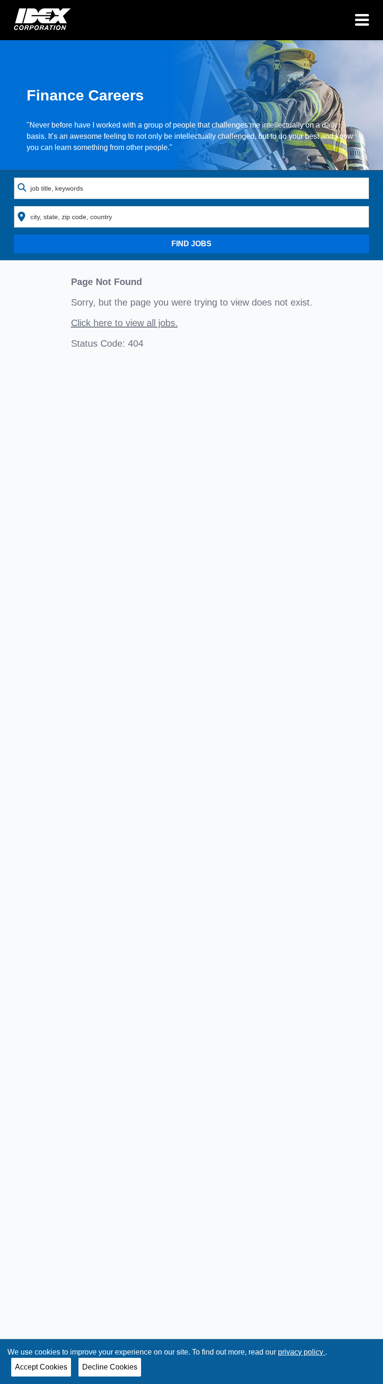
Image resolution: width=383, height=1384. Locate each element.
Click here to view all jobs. (124, 323)
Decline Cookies (109, 1367)
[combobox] (191, 188)
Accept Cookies (41, 1367)
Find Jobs (191, 244)
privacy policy (301, 1352)
